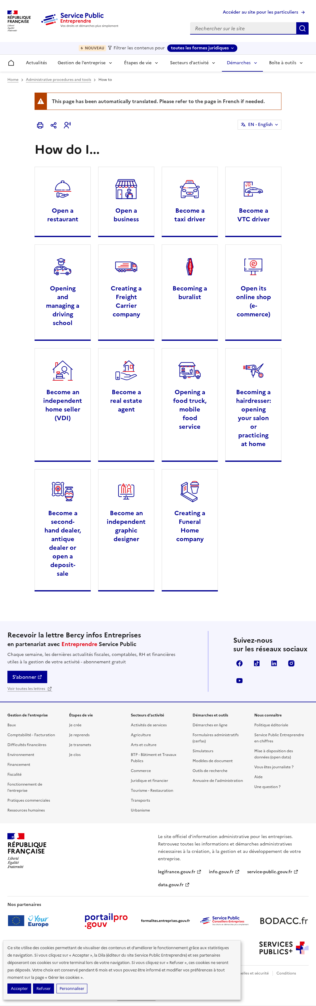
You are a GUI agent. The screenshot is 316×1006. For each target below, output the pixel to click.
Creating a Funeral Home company (189, 526)
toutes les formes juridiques (200, 48)
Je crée (75, 725)
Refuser (43, 988)
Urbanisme (140, 810)
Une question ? (267, 787)
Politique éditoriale (271, 725)
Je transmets (80, 745)
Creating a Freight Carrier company (126, 301)
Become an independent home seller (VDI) (62, 405)
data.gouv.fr (171, 885)
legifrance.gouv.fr (176, 872)
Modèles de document (213, 761)
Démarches (239, 63)
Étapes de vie (138, 63)
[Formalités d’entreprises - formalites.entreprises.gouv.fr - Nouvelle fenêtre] (165, 920)
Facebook (239, 663)
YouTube (239, 680)
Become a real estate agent (126, 400)
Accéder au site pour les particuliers (260, 12)
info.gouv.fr (221, 872)
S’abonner (24, 677)
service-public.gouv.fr (269, 872)
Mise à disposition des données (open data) (273, 754)
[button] (67, 125)
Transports (140, 800)
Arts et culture (143, 745)
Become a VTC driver (253, 215)
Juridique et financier (149, 780)
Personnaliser (72, 988)
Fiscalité (14, 774)
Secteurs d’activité (189, 63)
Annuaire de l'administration (218, 780)
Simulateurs (203, 751)
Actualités (36, 63)
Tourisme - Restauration (152, 790)
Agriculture (141, 735)
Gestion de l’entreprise (82, 63)
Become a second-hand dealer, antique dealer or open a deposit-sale (62, 543)
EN (260, 124)
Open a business (126, 215)
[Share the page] (53, 125)
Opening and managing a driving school (62, 306)
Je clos (75, 755)
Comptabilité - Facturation (31, 735)
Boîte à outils (282, 63)
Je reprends (79, 735)
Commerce (141, 771)
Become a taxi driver (189, 215)
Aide (258, 777)
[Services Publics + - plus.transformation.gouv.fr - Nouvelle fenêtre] (284, 948)
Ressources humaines (26, 810)
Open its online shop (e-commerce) (253, 301)
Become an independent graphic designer (126, 526)
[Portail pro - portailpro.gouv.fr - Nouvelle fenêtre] (106, 920)
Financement (18, 764)
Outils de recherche (210, 771)
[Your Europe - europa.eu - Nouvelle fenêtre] (30, 920)
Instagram (291, 663)
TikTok (257, 663)
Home (13, 79)
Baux (11, 725)
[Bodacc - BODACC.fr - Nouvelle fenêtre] (284, 920)
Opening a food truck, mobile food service (189, 409)
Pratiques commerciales (28, 800)
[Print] (40, 125)
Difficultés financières (26, 745)
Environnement (20, 755)
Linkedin (274, 663)
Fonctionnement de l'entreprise (24, 787)
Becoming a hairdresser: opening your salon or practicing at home (253, 418)
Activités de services (149, 725)
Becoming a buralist (190, 293)
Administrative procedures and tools (58, 79)
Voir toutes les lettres (26, 688)
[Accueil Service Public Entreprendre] (81, 26)
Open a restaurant (62, 215)
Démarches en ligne (210, 725)
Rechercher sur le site (302, 28)
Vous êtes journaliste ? (273, 767)
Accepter (19, 988)
